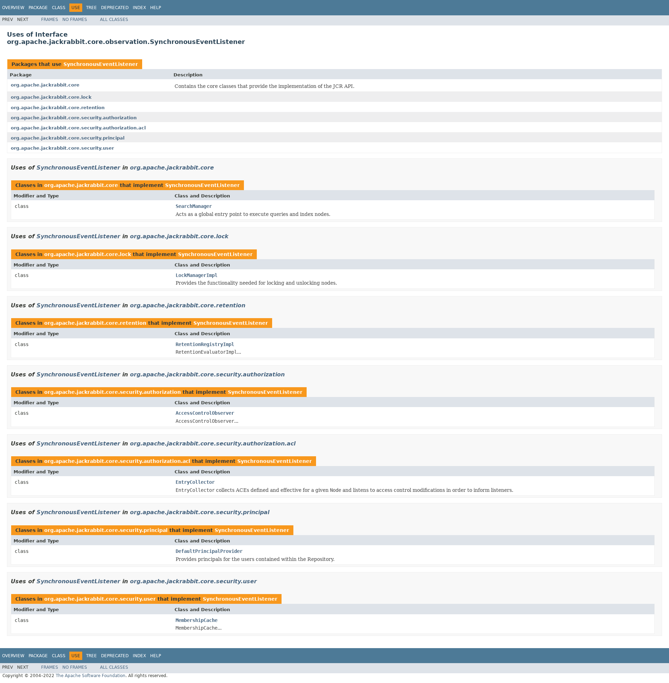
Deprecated (115, 7)
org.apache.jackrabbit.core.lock (51, 97)
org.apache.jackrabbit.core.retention (58, 107)
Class (59, 7)
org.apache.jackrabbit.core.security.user (62, 148)
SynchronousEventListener (100, 64)
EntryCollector (195, 482)
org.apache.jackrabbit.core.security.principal (67, 138)
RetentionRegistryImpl (205, 344)
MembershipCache (196, 620)
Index (139, 7)
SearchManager (194, 206)
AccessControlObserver (205, 413)
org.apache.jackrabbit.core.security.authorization (74, 117)
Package (38, 7)
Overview (13, 7)
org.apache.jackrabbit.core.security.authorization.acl (78, 127)
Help (155, 7)
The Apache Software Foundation (90, 675)
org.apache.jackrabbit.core (45, 85)
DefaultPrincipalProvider (209, 551)
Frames (49, 19)
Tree (91, 7)
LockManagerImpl (196, 275)
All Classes (114, 19)
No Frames (74, 19)
